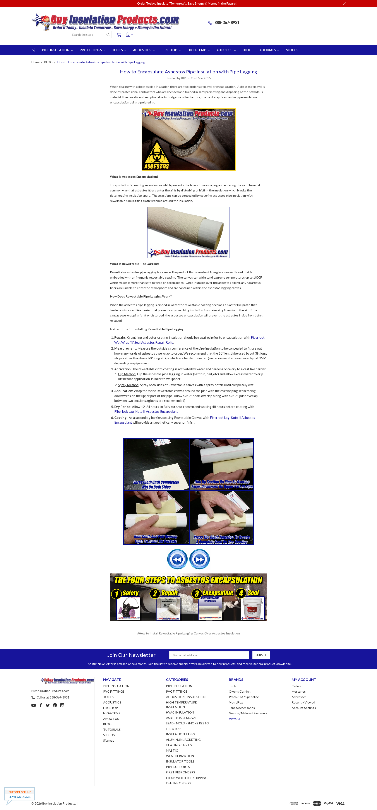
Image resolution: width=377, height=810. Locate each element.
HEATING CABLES (179, 745)
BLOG (247, 50)
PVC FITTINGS (91, 50)
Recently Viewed (303, 702)
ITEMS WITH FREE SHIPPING (186, 778)
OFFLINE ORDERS (178, 783)
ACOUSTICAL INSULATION (186, 697)
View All (234, 718)
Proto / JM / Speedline (244, 697)
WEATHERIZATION (180, 756)
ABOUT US (224, 50)
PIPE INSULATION (56, 50)
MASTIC (172, 750)
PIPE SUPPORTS (178, 767)
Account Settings (304, 708)
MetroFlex (236, 702)
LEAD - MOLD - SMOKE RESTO (187, 723)
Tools (232, 686)
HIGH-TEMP (197, 50)
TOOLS (117, 50)
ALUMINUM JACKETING (183, 739)
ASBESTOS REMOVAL (181, 718)
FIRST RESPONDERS (180, 772)
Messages (299, 691)
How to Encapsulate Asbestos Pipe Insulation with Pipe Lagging (188, 71)
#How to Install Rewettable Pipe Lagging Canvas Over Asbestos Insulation (188, 633)
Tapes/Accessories (242, 708)
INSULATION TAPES (180, 734)
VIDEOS (292, 50)
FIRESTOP (169, 50)
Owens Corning (239, 691)
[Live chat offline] (19, 796)
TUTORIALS (267, 50)
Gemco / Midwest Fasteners (248, 713)
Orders (297, 686)
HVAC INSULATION (180, 712)
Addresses (299, 697)
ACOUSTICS (142, 50)
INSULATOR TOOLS (180, 761)
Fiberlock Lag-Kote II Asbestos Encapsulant (146, 411)
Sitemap (108, 740)
